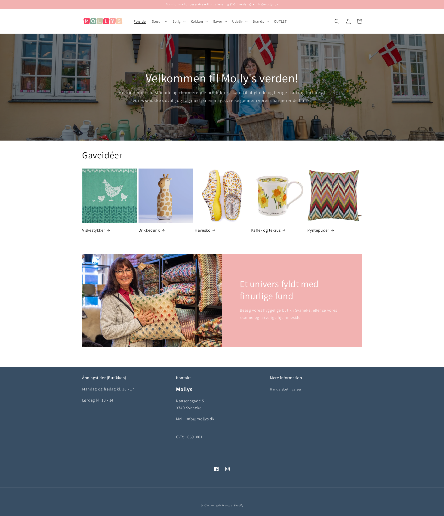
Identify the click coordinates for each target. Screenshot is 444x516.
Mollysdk (215, 505)
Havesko (202, 230)
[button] (159, 21)
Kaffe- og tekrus (266, 230)
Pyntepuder (318, 230)
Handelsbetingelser (286, 389)
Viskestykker (93, 230)
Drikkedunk (149, 230)
